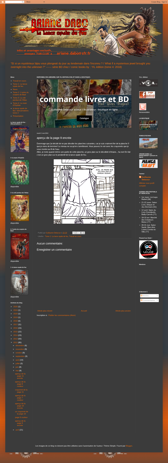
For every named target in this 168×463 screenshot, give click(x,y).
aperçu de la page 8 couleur (20, 384)
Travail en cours (75, 236)
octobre (19, 353)
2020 (15, 314)
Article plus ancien (123, 311)
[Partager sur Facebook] (81, 233)
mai (17, 370)
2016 (15, 328)
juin (17, 367)
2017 (15, 324)
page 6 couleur (21, 417)
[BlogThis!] (76, 233)
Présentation (18, 116)
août (18, 360)
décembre (20, 345)
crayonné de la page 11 (21, 391)
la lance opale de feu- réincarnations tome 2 (20, 110)
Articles (145, 296)
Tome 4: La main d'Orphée (20, 104)
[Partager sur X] (78, 233)
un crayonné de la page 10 (21, 412)
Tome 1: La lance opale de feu (56, 236)
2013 (15, 339)
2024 (15, 310)
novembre (20, 349)
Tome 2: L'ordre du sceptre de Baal (21, 93)
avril (18, 430)
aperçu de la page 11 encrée (20, 376)
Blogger (129, 446)
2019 (15, 317)
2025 (15, 307)
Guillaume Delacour (146, 178)
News (15, 89)
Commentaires (148, 300)
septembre (20, 356)
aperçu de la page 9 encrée (20, 423)
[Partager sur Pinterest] (83, 233)
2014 (15, 335)
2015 (15, 332)
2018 (15, 321)
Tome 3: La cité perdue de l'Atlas (20, 99)
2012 (15, 342)
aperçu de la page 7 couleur (20, 397)
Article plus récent (44, 311)
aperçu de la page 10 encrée (20, 405)
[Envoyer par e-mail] (73, 233)
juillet (18, 363)
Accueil (84, 311)
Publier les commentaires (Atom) (62, 315)
